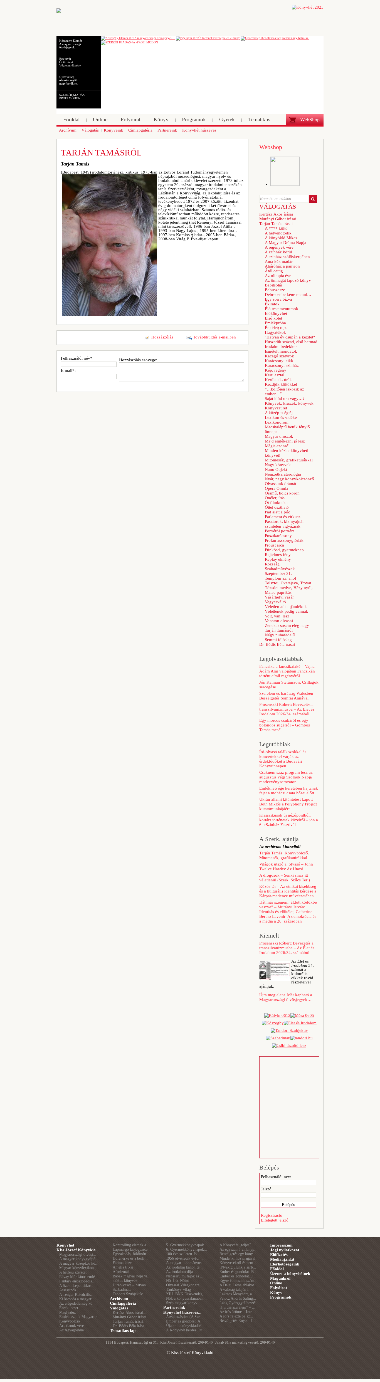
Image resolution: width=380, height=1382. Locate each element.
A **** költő (276, 228)
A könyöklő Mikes (281, 238)
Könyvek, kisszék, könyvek (289, 403)
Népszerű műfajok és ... (184, 1276)
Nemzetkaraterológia (283, 474)
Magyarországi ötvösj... (77, 1254)
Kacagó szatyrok (279, 356)
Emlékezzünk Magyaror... (79, 1317)
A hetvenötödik (278, 233)
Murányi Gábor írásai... (131, 1317)
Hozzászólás (162, 337)
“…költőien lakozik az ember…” (284, 391)
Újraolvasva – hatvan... (131, 1285)
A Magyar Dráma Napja (285, 242)
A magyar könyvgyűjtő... (79, 1259)
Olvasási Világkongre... (184, 1285)
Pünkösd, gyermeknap (284, 550)
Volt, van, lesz (277, 616)
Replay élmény (278, 559)
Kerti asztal (274, 375)
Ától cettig (274, 271)
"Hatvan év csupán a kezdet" (290, 337)
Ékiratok (272, 304)
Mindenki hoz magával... (239, 1258)
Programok (280, 1297)
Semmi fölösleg (278, 639)
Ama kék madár (279, 261)
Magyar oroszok (279, 436)
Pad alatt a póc (277, 512)
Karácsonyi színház (282, 365)
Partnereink (174, 1307)
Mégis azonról (277, 446)
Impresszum (281, 1245)
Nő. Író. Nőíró (177, 1281)
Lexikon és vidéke (281, 417)
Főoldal (277, 1269)
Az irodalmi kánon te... (184, 1267)
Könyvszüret (276, 408)
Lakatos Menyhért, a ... (237, 1294)
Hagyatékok (275, 332)
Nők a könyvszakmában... (186, 1298)
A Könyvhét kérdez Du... (186, 1330)
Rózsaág (272, 564)
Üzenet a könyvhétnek (290, 1273)
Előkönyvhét (276, 313)
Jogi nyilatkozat (284, 1250)
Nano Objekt (276, 469)
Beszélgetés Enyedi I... (237, 1321)
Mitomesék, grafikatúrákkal (289, 460)
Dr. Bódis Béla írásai (277, 644)
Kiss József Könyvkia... (77, 1250)
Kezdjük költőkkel (281, 384)
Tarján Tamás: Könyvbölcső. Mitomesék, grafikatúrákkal (284, 855)
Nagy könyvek (278, 465)
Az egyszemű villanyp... (238, 1249)
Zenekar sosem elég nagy (287, 625)
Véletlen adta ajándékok (286, 606)
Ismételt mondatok (281, 351)
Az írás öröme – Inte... (237, 1312)
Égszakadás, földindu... (131, 1254)
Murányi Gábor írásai (277, 219)
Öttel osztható (277, 507)
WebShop (310, 119)
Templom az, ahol (280, 578)
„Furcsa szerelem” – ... (237, 1307)
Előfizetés (279, 1254)
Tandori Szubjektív (128, 1294)
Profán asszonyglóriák (284, 540)
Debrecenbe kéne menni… (288, 294)
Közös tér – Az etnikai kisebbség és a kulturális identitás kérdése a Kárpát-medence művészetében (287, 891)
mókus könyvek (125, 1281)
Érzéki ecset (68, 1308)
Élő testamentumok (281, 308)
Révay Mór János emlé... (78, 1277)
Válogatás (119, 1308)
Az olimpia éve (278, 275)
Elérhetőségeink (284, 1264)
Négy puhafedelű (280, 635)
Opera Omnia (276, 488)
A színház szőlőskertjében (287, 256)
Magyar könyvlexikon (76, 1268)
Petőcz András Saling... (237, 1298)
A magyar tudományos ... (186, 1263)
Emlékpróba (275, 323)
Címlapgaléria (123, 1303)
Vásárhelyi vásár (279, 597)
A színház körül (278, 252)
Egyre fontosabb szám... (238, 1281)
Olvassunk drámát (280, 483)
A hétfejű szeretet (73, 1272)
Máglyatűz (67, 1312)
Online (276, 1283)
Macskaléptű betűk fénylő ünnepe (287, 429)
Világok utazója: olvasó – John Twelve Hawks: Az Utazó (286, 866)
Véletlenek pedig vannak (286, 611)
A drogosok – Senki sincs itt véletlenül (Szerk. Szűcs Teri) (284, 877)
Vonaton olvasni (279, 621)
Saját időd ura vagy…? (285, 398)
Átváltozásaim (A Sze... (184, 1317)
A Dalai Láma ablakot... (238, 1285)
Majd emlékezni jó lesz (285, 441)
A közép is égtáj (279, 413)
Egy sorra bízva (278, 299)
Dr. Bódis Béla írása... (130, 1326)
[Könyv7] (58, 11)
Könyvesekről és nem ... (238, 1263)
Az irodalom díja (179, 1272)
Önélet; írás (275, 498)
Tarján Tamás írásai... (130, 1321)
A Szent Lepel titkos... (77, 1286)
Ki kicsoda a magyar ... (77, 1299)
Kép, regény (275, 370)
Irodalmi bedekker (281, 346)
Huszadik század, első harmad (291, 342)
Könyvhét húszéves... (182, 1312)
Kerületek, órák (278, 379)
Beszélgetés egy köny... (237, 1254)
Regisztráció (271, 1215)
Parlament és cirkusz (282, 517)
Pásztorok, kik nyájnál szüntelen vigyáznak (284, 523)
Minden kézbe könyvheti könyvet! (286, 453)
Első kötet (273, 318)
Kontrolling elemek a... (131, 1245)
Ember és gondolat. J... (237, 1276)
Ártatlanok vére (71, 1326)
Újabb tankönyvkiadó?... (185, 1326)
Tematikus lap (122, 1330)
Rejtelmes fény (278, 554)
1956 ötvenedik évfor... (184, 1258)
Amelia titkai (123, 1267)
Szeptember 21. (278, 573)
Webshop (270, 147)
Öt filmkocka (276, 502)
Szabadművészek (280, 569)
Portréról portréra (280, 531)
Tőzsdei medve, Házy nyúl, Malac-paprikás (289, 590)
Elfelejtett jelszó (274, 1220)
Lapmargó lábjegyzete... (132, 1249)
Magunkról (280, 1278)
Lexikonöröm (276, 422)
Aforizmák (121, 1272)
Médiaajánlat (282, 1259)
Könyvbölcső (69, 1321)
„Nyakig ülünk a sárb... (237, 1267)
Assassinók (67, 1290)
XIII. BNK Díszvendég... (186, 1294)
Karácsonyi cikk (279, 361)
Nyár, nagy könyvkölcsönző (289, 479)
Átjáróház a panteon (282, 266)
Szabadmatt (122, 1289)
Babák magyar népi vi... (131, 1276)
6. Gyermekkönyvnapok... (186, 1249)
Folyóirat (278, 1287)
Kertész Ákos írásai (276, 214)
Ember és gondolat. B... (238, 1272)
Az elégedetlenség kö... (77, 1303)
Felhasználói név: (276, 1177)
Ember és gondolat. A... (185, 1321)
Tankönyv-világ (178, 1289)
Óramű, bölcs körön (282, 493)
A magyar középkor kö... (78, 1263)
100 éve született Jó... (183, 1254)
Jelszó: (267, 1189)
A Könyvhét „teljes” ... (237, 1245)
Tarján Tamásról (279, 630)
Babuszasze (275, 290)
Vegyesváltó (275, 602)
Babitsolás (274, 285)
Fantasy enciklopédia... (77, 1281)
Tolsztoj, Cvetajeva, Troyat (288, 583)
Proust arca (274, 545)
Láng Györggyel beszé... (238, 1303)
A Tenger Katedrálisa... (77, 1294)
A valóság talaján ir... (236, 1289)
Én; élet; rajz (276, 327)
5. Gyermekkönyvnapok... (186, 1245)
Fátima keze (122, 1263)
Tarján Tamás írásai (276, 223)
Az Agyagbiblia (71, 1330)
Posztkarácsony (278, 535)
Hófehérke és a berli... (130, 1258)
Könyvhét (65, 1245)
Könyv (276, 1292)
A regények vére (279, 247)
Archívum (119, 1298)
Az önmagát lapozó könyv (288, 280)
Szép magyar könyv (181, 1303)
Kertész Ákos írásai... (129, 1313)
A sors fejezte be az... (236, 1316)
